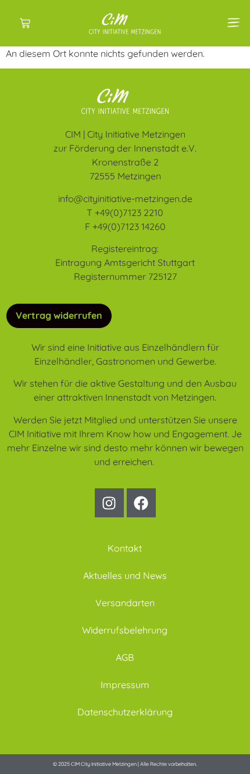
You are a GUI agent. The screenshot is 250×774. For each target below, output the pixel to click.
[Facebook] (141, 502)
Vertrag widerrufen (59, 315)
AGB (125, 657)
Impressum (125, 684)
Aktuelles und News (125, 575)
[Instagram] (109, 502)
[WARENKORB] (25, 23)
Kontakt (125, 548)
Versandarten (125, 603)
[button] (234, 23)
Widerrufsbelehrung (124, 630)
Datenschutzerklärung (125, 712)
